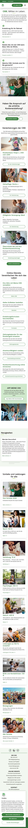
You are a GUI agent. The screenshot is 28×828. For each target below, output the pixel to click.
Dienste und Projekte (14, 761)
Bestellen (14, 310)
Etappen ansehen (6, 55)
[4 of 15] (12, 462)
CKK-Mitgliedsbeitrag (14, 759)
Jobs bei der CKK (14, 768)
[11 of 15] (9, 463)
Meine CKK (14, 296)
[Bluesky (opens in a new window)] (17, 750)
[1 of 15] (9, 462)
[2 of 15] (10, 462)
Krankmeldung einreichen (14, 358)
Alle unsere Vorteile (7, 741)
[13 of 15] (11, 463)
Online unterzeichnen (14, 263)
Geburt (4, 622)
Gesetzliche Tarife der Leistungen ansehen (14, 782)
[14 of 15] (12, 463)
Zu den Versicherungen (14, 164)
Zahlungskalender (14, 344)
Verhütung (5, 564)
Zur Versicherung (14, 195)
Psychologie (6, 592)
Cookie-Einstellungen (13, 822)
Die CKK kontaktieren (14, 789)
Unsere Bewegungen (14, 766)
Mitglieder (4, 1)
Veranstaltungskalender (14, 764)
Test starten (5, 72)
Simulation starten (12, 118)
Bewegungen (6, 712)
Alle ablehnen (13, 818)
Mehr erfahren (5, 456)
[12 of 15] (10, 463)
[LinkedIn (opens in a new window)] (14, 750)
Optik (4, 682)
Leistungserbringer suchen (14, 780)
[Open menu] (25, 5)
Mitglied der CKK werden (14, 777)
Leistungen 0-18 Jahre (8, 652)
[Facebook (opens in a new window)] (10, 750)
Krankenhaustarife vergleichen (14, 784)
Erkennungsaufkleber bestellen (14, 775)
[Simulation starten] (21, 118)
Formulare (14, 328)
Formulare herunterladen (14, 773)
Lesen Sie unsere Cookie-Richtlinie (14, 811)
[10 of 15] (19, 462)
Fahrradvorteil (5, 37)
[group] (14, 449)
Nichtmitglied (10, 1)
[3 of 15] (11, 462)
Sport (4, 535)
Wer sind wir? (14, 757)
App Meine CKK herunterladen (14, 398)
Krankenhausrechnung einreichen (14, 376)
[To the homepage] (2, 5)
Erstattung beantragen (14, 258)
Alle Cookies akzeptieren (13, 814)
